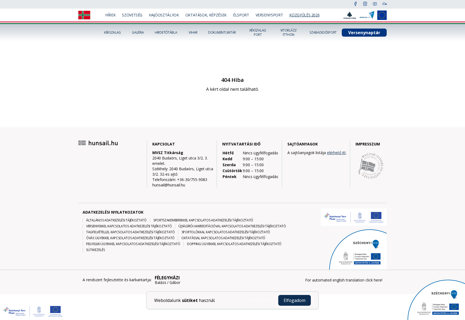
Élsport (241, 15)
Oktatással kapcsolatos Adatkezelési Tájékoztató (223, 238)
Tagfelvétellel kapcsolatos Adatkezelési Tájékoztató (130, 232)
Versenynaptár (364, 33)
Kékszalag (112, 32)
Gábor (175, 282)
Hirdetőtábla (166, 32)
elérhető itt (336, 152)
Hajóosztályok (164, 15)
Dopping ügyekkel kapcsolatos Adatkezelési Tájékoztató (234, 244)
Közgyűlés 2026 (304, 15)
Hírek (110, 15)
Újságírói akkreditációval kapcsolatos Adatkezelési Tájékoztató (232, 226)
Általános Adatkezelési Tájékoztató (116, 220)
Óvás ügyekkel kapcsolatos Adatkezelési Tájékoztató (130, 238)
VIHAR (193, 32)
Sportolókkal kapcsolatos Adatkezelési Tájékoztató (226, 232)
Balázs (160, 282)
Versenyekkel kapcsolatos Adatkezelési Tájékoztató (129, 226)
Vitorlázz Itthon (288, 32)
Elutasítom (260, 300)
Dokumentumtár (222, 32)
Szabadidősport (323, 32)
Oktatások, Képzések (206, 15)
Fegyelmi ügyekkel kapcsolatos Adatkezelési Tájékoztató (133, 244)
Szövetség (132, 15)
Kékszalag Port (257, 32)
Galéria (138, 32)
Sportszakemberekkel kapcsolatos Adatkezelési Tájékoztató (203, 220)
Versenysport (269, 15)
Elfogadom (294, 300)
